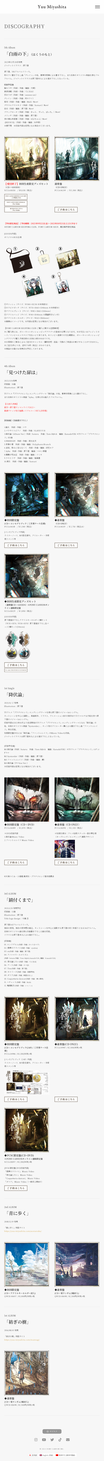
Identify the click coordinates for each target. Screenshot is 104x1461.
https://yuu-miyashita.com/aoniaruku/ (23, 1231)
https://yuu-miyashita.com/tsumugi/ (22, 1339)
